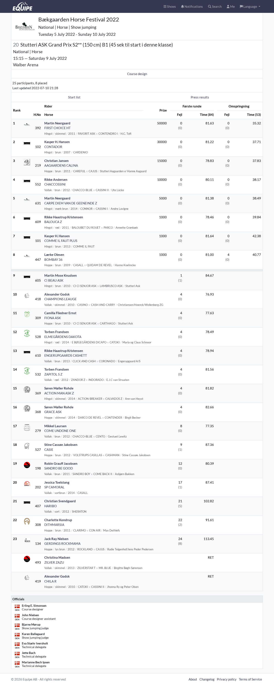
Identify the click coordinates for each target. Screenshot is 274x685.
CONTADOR (53, 147)
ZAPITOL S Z (53, 374)
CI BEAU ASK (53, 280)
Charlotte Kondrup (58, 520)
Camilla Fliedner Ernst (60, 313)
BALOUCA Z (53, 222)
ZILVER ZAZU (54, 562)
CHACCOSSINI (55, 184)
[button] (250, 6)
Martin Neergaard (57, 123)
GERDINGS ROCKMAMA (62, 543)
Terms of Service (250, 679)
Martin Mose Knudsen (60, 275)
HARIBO (50, 506)
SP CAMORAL (54, 487)
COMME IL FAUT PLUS (60, 241)
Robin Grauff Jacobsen (60, 463)
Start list (74, 97)
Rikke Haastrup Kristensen (63, 217)
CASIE (48, 449)
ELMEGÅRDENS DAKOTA (62, 337)
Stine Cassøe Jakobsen (60, 445)
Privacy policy (227, 679)
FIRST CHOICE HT (57, 128)
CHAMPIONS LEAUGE (60, 299)
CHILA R (50, 581)
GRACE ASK (53, 412)
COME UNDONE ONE (60, 431)
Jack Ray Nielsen (56, 539)
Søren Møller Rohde (58, 388)
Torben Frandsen (56, 332)
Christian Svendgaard (60, 501)
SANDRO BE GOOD (58, 468)
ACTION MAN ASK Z (59, 393)
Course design (137, 74)
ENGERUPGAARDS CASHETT (65, 355)
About (193, 679)
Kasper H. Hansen (57, 142)
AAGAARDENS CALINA (61, 165)
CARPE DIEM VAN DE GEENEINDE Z (70, 203)
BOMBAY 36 (53, 259)
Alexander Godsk (57, 294)
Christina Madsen (57, 557)
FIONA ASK (52, 318)
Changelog (207, 679)
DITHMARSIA (54, 525)
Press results (200, 97)
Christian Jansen (56, 161)
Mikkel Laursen (55, 426)
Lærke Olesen (54, 254)
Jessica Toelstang (56, 482)
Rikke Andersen (55, 179)
